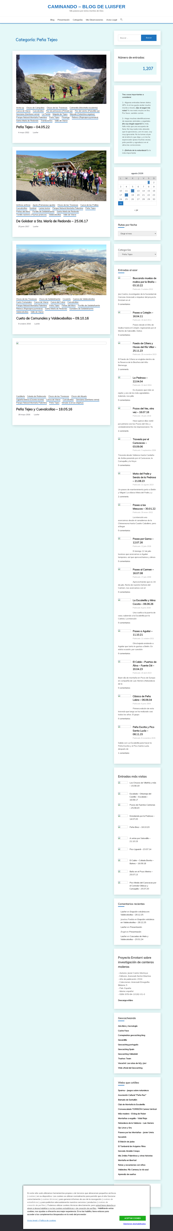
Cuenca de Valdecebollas (84, 299)
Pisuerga (66, 117)
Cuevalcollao (38, 111)
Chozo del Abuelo (79, 396)
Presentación (63, 19)
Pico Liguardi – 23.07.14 (140, 849)
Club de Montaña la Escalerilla (131, 1104)
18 (126, 195)
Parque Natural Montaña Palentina (31, 117)
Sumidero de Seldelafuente (81, 308)
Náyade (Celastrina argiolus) (82, 114)
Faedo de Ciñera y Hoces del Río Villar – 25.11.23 (144, 347)
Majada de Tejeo (60, 114)
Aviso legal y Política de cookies (41, 1220)
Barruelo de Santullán (127, 1099)
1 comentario (123, 753)
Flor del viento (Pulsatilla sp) (87, 111)
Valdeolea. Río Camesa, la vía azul (133, 1169)
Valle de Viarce (61, 120)
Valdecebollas (55, 214)
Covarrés (67, 299)
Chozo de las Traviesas (57, 108)
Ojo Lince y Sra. (125, 1127)
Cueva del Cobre (58, 302)
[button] (121, 19)
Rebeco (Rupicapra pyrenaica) (85, 117)
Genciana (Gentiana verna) (28, 114)
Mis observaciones (94, 19)
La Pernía (46, 114)
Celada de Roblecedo (36, 396)
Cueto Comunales (24, 302)
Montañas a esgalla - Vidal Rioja (132, 1118)
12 (132, 191)
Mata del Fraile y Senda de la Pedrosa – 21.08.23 (144, 477)
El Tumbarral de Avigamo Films (132, 1146)
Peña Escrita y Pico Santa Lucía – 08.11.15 (143, 730)
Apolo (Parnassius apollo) (44, 205)
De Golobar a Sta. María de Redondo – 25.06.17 (52, 221)
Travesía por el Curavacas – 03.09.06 (141, 443)
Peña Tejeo (54, 117)
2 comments (123, 369)
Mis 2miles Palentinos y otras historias (135, 1155)
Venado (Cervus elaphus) (73, 403)
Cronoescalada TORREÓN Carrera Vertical (137, 1109)
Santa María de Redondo (27, 120)
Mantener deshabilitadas (134, 1223)
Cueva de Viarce (23, 111)
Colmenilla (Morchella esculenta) (84, 108)
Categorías (78, 19)
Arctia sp (20, 108)
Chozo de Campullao (35, 108)
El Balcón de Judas (126, 1141)
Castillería (20, 396)
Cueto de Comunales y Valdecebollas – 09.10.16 (52, 318)
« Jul (136, 210)
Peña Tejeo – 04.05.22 (33, 127)
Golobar (33, 208)
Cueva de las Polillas (89, 205)
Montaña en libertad (127, 1160)
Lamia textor (44, 208)
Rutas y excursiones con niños (131, 1165)
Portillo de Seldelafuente (43, 211)
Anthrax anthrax (23, 205)
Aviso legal (111, 19)
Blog (52, 19)
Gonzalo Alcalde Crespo (129, 1151)
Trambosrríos (46, 120)
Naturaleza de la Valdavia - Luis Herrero (136, 1123)
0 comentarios (124, 304)
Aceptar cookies (132, 1218)
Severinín (122, 1137)
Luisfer (35, 132)
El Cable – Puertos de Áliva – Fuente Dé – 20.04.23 (144, 665)
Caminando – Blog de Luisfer (86, 6)
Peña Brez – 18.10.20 (140, 827)
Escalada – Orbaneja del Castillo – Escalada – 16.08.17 (140, 796)
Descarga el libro (125, 1000)
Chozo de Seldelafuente (49, 299)
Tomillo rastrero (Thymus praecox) (31, 214)
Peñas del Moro (23, 211)
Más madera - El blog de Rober (132, 1113)
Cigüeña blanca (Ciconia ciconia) (30, 399)
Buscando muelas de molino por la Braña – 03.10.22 (144, 282)
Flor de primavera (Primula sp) (59, 111)
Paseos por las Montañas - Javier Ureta (136, 1132)
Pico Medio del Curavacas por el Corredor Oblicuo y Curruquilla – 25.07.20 (143, 885)
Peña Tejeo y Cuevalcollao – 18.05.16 (44, 409)
